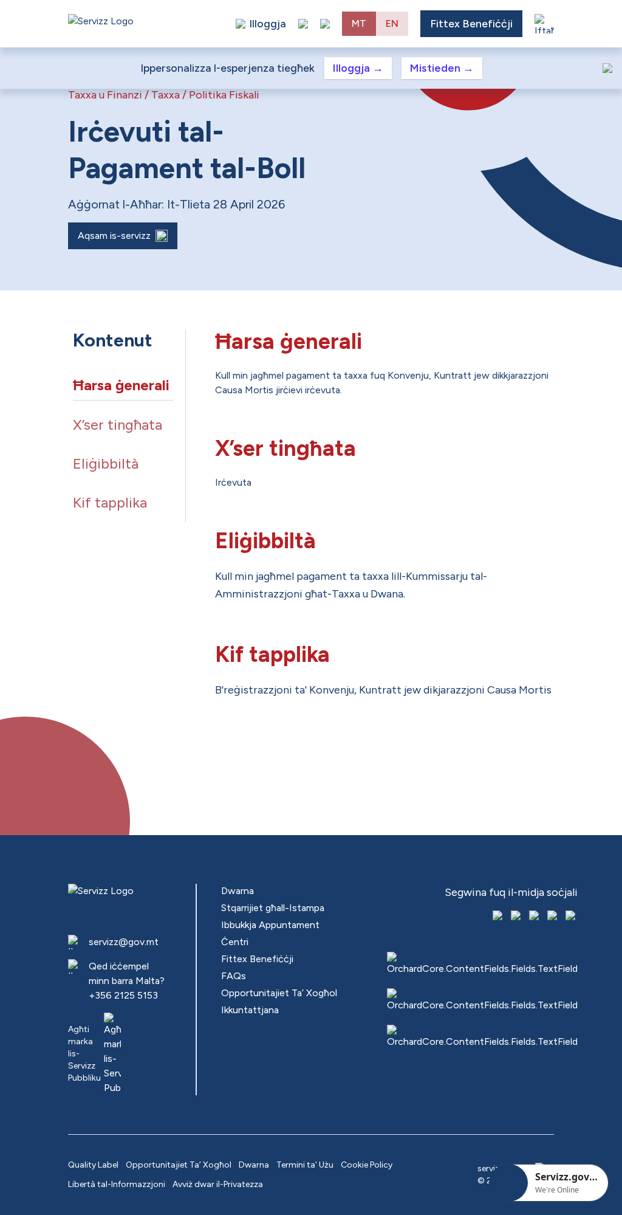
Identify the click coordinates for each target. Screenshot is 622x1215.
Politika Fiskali (224, 95)
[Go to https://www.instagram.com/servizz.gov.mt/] (517, 916)
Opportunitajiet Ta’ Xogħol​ (279, 993)
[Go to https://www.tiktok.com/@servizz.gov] (535, 916)
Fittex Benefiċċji (471, 23)
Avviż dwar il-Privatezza (218, 1184)
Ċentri (234, 942)
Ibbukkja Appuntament (270, 925)
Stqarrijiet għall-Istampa (272, 908)
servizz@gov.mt (124, 942)
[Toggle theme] (303, 24)
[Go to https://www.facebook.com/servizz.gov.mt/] (499, 916)
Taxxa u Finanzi (105, 95)
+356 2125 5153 (123, 995)
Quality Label (93, 1165)
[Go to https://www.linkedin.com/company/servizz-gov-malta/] (572, 916)
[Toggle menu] (544, 23)
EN (392, 23)
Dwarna (237, 891)
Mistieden (442, 68)
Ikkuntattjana (250, 1010)
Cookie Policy (366, 1165)
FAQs (233, 976)
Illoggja (358, 68)
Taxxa (165, 95)
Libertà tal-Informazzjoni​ (116, 1184)
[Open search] (325, 24)
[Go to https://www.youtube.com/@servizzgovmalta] (553, 916)
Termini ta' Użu (304, 1165)
